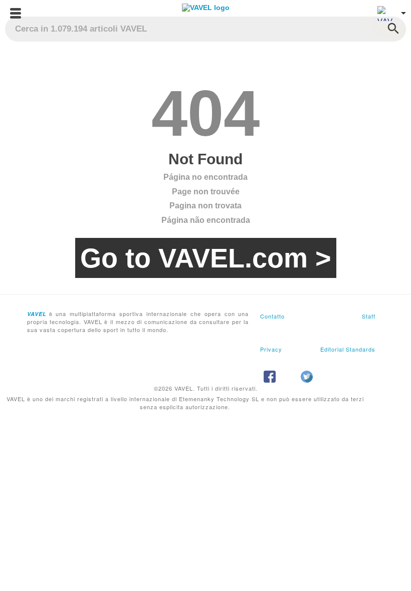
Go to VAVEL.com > (205, 258)
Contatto (272, 316)
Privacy (271, 349)
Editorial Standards (347, 349)
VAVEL (37, 314)
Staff (368, 316)
